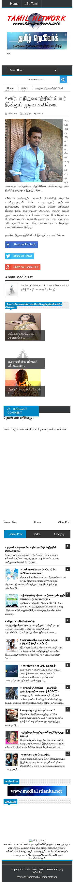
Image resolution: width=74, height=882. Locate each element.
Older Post (64, 522)
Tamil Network (49, 877)
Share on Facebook (24, 244)
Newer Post (10, 522)
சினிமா (40, 113)
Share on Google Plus (25, 266)
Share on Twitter (22, 255)
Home (14, 3)
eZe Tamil (31, 3)
